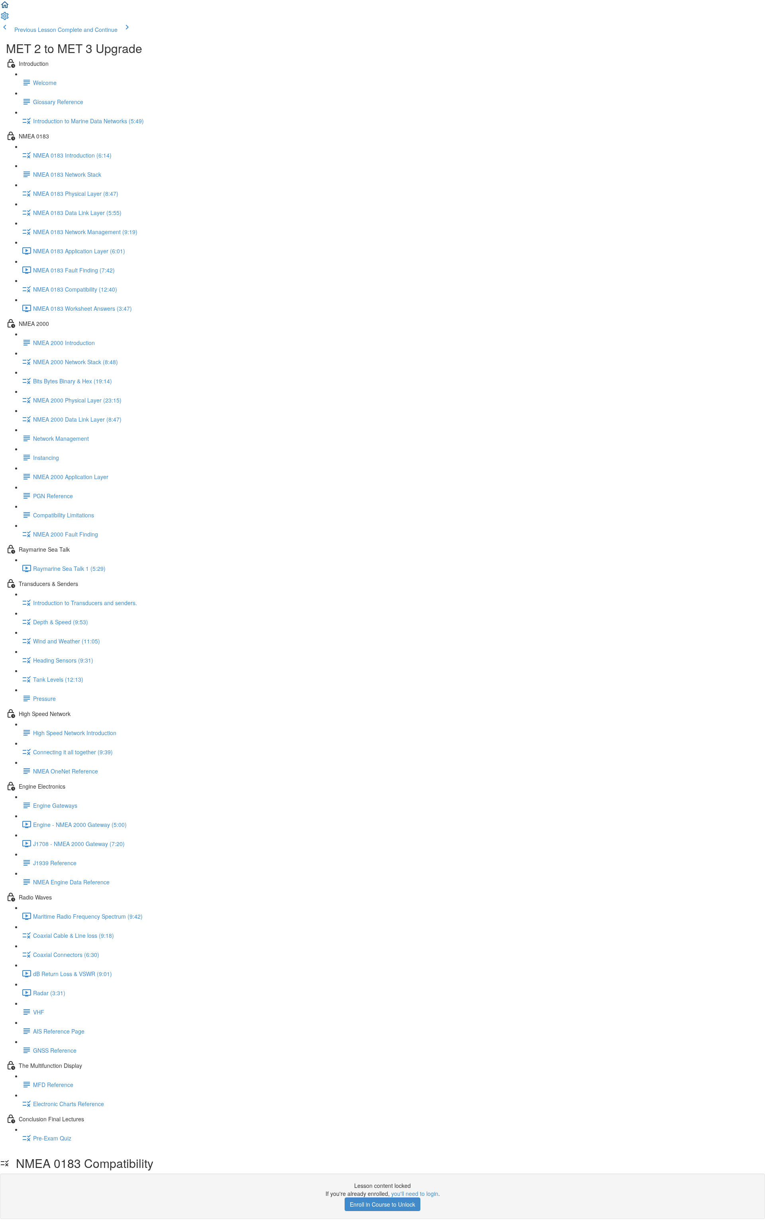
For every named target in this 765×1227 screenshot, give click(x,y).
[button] (5, 7)
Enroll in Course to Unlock (382, 1204)
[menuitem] (5, 18)
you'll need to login (414, 1193)
